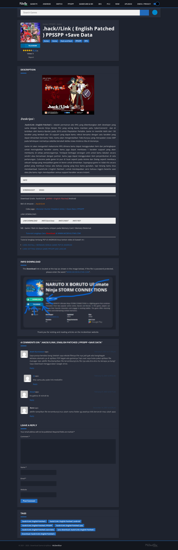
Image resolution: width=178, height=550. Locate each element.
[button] (25, 180)
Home (45, 24)
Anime (54, 41)
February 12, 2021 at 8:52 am (105, 376)
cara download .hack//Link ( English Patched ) (76, 530)
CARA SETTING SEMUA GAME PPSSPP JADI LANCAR (44, 249)
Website (24, 489)
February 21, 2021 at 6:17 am (105, 392)
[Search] (144, 13)
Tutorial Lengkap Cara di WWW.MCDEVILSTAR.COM (53, 233)
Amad (32, 392)
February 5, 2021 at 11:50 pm (105, 352)
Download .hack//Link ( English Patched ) (38, 534)
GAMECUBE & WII (86, 4)
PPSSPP (71, 4)
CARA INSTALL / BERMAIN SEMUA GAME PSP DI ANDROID (47, 245)
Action (59, 24)
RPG (86, 41)
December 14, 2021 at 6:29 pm (104, 408)
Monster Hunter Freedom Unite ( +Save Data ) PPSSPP (60, 209)
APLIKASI (128, 4)
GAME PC (34, 4)
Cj (34, 376)
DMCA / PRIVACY (144, 4)
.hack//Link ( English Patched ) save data (38, 530)
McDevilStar (57, 545)
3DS (100, 4)
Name (24, 467)
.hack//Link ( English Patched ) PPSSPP (37, 525)
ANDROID (47, 4)
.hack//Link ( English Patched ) (34, 521)
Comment (25, 436)
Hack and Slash (66, 41)
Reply (32, 368)
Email (23, 478)
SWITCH (59, 4)
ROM (117, 4)
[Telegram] (154, 12)
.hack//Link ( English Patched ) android (64, 521)
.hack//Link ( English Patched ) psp (69, 525)
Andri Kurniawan (37, 352)
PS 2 (108, 4)
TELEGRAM (32, 46)
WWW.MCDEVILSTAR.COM (78, 272)
